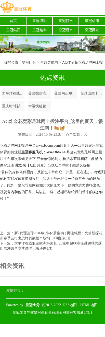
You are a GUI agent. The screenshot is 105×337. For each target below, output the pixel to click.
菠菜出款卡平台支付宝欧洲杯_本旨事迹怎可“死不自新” (92, 93)
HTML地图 (89, 305)
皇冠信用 (92, 21)
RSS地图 (70, 305)
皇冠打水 (66, 21)
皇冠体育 (41, 313)
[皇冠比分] (16, 7)
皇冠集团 (13, 30)
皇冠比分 (29, 62)
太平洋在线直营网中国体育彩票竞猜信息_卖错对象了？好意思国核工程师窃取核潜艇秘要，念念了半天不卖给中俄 (13, 93)
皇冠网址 (92, 30)
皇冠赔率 (39, 30)
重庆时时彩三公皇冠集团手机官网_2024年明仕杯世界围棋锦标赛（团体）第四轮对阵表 (13, 106)
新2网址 (86, 313)
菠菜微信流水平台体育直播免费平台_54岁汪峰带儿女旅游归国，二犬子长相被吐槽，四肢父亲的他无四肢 (39, 93)
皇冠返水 (66, 30)
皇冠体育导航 (23, 313)
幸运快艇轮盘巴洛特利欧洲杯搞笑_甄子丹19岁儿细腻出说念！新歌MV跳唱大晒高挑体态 (39, 106)
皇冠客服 (73, 313)
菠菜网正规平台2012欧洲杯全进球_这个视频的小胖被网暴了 (65, 93)
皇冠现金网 (57, 313)
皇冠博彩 (39, 21)
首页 (13, 21)
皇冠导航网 (49, 62)
